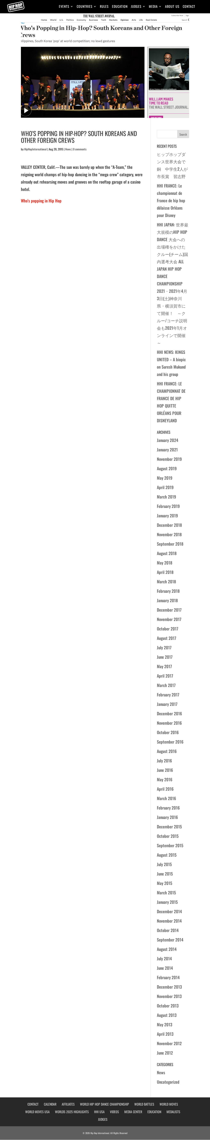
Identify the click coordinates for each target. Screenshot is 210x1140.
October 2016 (168, 732)
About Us (172, 7)
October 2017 (167, 629)
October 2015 (168, 836)
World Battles (144, 1104)
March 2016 (166, 798)
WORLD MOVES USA (37, 1111)
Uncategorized (168, 1082)
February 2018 (168, 591)
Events (64, 7)
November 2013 (169, 996)
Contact (189, 7)
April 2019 (165, 487)
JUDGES (102, 1119)
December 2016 (169, 713)
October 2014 (168, 930)
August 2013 (167, 1015)
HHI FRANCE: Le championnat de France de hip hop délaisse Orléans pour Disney (171, 200)
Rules (104, 7)
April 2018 (165, 572)
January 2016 (167, 817)
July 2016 (164, 760)
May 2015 (164, 883)
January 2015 (167, 902)
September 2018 (170, 544)
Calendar (50, 1104)
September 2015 (170, 845)
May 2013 (164, 1024)
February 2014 (168, 977)
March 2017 (166, 685)
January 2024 (167, 440)
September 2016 (170, 742)
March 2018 (166, 581)
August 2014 (167, 949)
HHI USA (99, 1111)
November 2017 (169, 619)
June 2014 (165, 968)
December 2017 (169, 610)
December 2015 (169, 826)
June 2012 (165, 1053)
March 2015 (166, 892)
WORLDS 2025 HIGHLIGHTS (72, 1111)
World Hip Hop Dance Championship (104, 1104)
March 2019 (166, 497)
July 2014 (164, 958)
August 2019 (167, 468)
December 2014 (169, 911)
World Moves (169, 1104)
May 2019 (164, 478)
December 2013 (169, 987)
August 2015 (167, 855)
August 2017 (166, 638)
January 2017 (167, 704)
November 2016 (169, 723)
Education (120, 7)
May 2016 (164, 779)
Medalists (173, 1111)
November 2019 (169, 459)
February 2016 (168, 808)
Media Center (133, 1111)
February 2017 (168, 694)
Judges (136, 7)
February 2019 (168, 506)
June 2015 (165, 874)
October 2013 (168, 1006)
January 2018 (167, 600)
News (68, 149)
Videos (114, 1111)
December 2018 (169, 525)
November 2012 (169, 1043)
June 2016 (165, 770)
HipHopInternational (35, 149)
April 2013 (165, 1034)
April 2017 (165, 676)
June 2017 (164, 657)
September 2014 (170, 940)
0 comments (80, 149)
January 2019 (167, 515)
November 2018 (169, 534)
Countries (84, 7)
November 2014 (169, 921)
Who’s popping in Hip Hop (41, 201)
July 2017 (164, 647)
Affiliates (68, 1104)
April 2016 (165, 789)
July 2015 (164, 864)
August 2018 (167, 553)
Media (153, 7)
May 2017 (164, 666)
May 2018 (164, 563)
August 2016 (167, 751)
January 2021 (167, 449)
